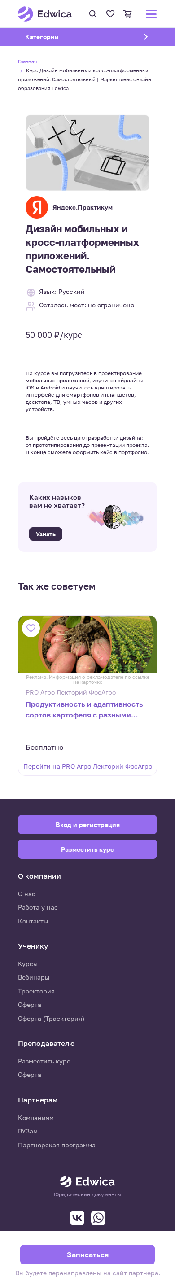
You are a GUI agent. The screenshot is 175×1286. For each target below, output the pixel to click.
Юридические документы (87, 1194)
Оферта (29, 1004)
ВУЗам (28, 1131)
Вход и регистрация (88, 824)
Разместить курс (44, 1061)
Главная (27, 61)
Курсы (28, 963)
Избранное (110, 14)
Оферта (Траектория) (51, 1018)
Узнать (46, 534)
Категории (53, 36)
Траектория (36, 991)
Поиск (93, 14)
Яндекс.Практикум (82, 207)
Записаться (88, 1254)
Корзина (128, 14)
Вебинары (33, 977)
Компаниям (36, 1117)
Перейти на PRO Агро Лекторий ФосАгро (87, 766)
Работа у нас (38, 907)
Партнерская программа (57, 1145)
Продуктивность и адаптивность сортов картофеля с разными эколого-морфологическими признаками (84, 710)
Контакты (33, 921)
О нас (26, 893)
